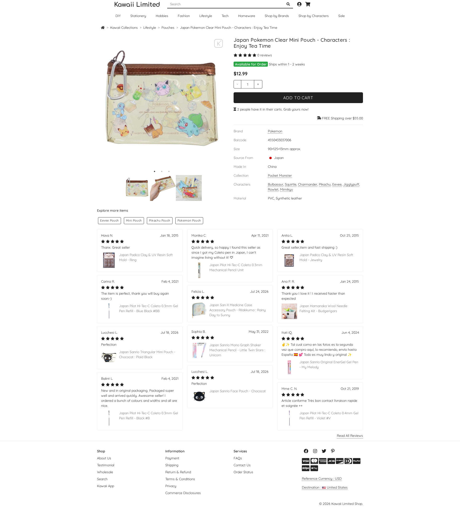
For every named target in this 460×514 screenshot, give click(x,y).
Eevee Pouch (109, 220)
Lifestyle (205, 16)
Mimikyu (286, 189)
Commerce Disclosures (183, 493)
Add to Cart (298, 97)
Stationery (138, 16)
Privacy (170, 486)
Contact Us (242, 465)
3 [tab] (169, 171)
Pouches (167, 27)
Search (102, 479)
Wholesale (105, 472)
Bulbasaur (275, 184)
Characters (314, 16)
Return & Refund (178, 472)
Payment (172, 458)
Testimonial (105, 465)
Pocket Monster (280, 175)
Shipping (171, 465)
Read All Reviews (350, 435)
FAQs (238, 458)
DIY (118, 16)
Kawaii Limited (137, 4)
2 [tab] (161, 171)
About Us (104, 458)
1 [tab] (154, 171)
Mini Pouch (134, 220)
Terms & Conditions (180, 479)
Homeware (246, 16)
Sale (341, 16)
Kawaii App (105, 486)
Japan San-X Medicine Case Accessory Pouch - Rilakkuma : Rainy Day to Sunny (237, 310)
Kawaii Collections (124, 27)
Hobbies (162, 16)
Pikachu (325, 184)
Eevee (337, 184)
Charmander (307, 184)
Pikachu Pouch (159, 220)
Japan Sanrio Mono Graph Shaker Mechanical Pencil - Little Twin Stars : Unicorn (237, 350)
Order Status (243, 472)
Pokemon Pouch (189, 220)
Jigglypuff (351, 184)
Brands (277, 16)
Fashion (184, 16)
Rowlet (273, 189)
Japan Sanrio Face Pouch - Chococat (237, 391)
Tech (225, 16)
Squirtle (290, 184)
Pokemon (275, 131)
